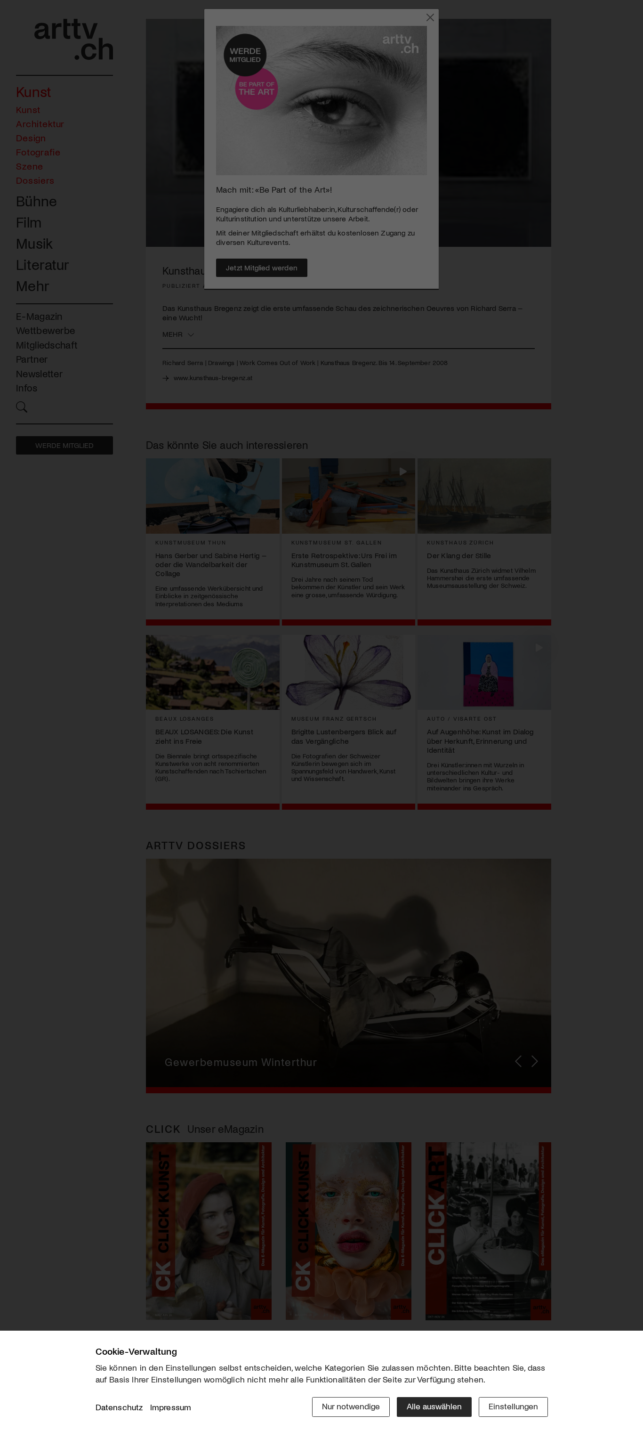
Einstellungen (513, 1406)
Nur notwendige (351, 1406)
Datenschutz (119, 1407)
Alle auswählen (434, 1406)
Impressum (171, 1407)
